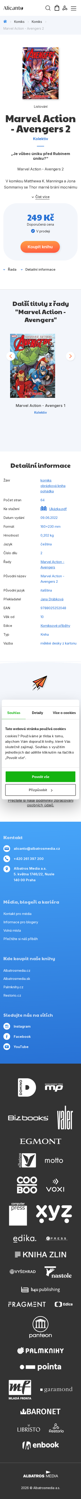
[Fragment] (27, 1304)
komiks (46, 480)
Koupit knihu (40, 246)
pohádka (47, 491)
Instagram (22, 1026)
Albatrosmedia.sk (16, 978)
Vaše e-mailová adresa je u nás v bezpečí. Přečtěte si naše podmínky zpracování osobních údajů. (40, 800)
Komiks (19, 22)
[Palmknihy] (40, 1350)
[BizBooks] (28, 1117)
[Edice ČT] (63, 1304)
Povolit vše (40, 776)
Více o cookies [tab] (64, 713)
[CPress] (56, 1238)
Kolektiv (40, 138)
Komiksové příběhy (55, 625)
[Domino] (27, 1087)
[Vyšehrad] (22, 1272)
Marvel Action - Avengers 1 (40, 405)
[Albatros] (27, 1160)
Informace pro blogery (20, 922)
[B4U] (41, 1289)
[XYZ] (54, 1214)
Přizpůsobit (38, 790)
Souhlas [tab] (13, 713)
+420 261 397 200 (29, 859)
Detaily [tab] (37, 713)
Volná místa (12, 930)
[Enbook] (40, 1445)
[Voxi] (55, 1185)
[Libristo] (29, 1428)
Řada (12, 269)
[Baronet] (40, 1411)
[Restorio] (56, 1428)
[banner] (29, 8)
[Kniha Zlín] (40, 1254)
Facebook (22, 1036)
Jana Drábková (51, 599)
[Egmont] (40, 1141)
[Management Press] (54, 1087)
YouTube (21, 1047)
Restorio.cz (12, 995)
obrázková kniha (52, 486)
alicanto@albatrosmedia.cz (37, 848)
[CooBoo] (27, 1185)
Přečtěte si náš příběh (20, 939)
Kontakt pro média (17, 914)
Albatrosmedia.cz (16, 970)
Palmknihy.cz (13, 987)
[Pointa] (40, 1366)
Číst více (42, 197)
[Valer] (65, 1117)
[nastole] (58, 1272)
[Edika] (25, 1238)
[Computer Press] (18, 1214)
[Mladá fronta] (20, 1389)
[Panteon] (40, 1327)
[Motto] (54, 1160)
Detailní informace (40, 269)
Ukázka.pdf (58, 509)
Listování (40, 106)
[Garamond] (56, 1389)
